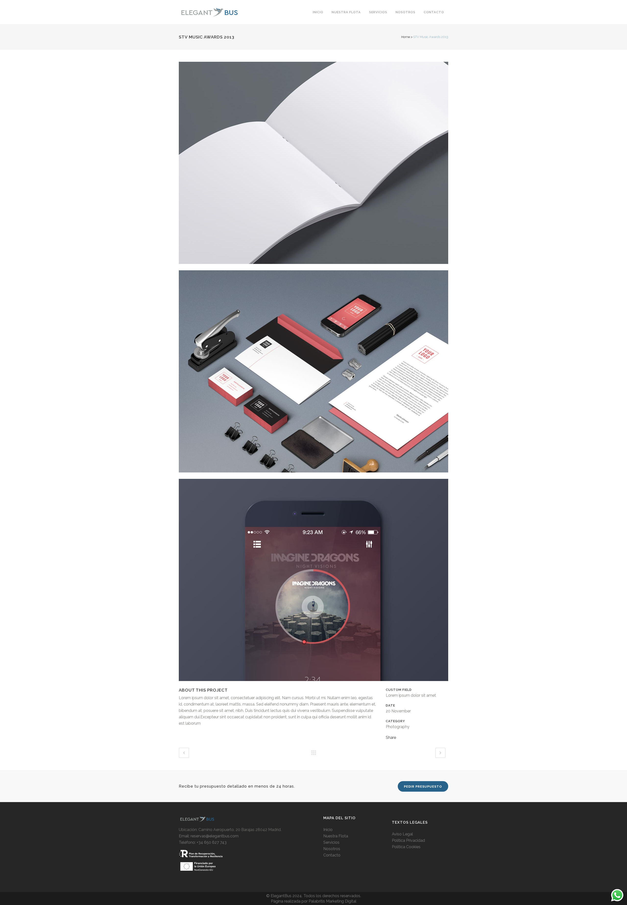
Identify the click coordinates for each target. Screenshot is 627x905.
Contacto (331, 855)
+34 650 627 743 (212, 842)
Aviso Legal (402, 834)
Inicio (328, 829)
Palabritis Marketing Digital (332, 901)
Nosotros (331, 848)
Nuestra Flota (335, 836)
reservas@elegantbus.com (215, 836)
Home (405, 37)
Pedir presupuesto (423, 786)
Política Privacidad (408, 840)
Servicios (331, 842)
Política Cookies (406, 846)
